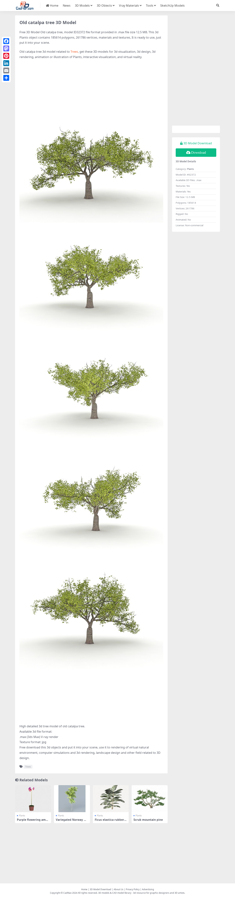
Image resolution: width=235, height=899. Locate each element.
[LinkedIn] (6, 63)
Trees (74, 52)
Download (198, 152)
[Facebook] (6, 41)
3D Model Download (100, 889)
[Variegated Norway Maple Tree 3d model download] (72, 798)
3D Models (82, 5)
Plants (22, 815)
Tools (149, 5)
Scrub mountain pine (148, 820)
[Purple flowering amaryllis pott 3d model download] (33, 798)
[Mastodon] (6, 48)
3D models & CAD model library (114, 892)
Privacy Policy (133, 889)
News (66, 5)
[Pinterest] (6, 55)
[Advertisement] (91, 89)
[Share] (6, 78)
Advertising (148, 889)
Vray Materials (129, 5)
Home (53, 5)
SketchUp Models (172, 5)
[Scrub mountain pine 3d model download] (150, 798)
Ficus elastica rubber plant (111, 821)
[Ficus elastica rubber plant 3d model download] (111, 798)
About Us (118, 889)
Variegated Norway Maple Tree (72, 821)
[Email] (6, 70)
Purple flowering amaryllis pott (33, 821)
